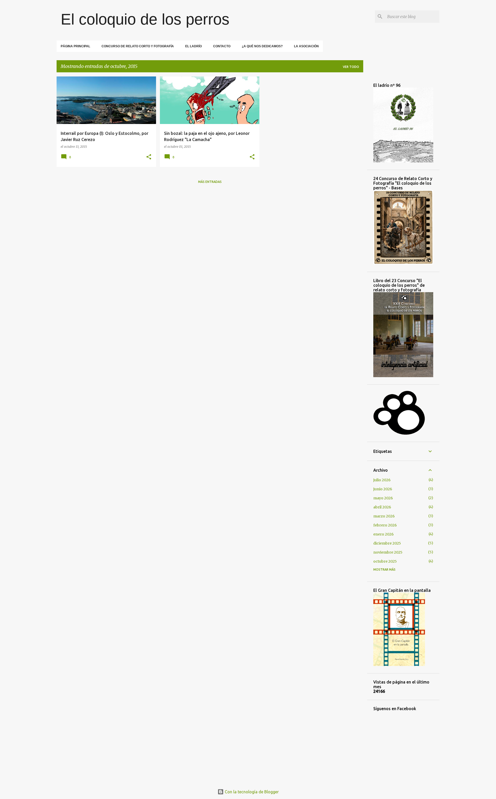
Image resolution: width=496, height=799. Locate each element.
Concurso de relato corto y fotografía (138, 46)
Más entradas (210, 181)
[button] (149, 157)
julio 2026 (382, 480)
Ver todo (351, 66)
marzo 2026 (384, 516)
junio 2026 (382, 489)
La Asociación (306, 46)
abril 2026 (382, 507)
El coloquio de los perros (145, 19)
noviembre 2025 (387, 552)
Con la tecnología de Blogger (251, 791)
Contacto (221, 46)
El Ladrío (193, 46)
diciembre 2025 (387, 543)
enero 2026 (383, 534)
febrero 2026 (385, 525)
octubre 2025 (385, 561)
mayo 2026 (383, 498)
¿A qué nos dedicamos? (262, 46)
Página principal (75, 46)
